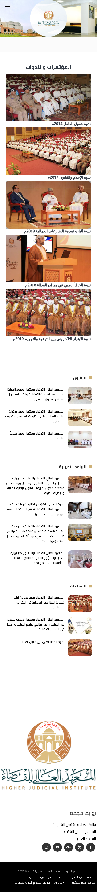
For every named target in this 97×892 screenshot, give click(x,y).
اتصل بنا (31, 877)
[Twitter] (79, 847)
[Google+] (68, 847)
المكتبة (62, 877)
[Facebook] (90, 847)
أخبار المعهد (46, 877)
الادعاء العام (86, 838)
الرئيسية (91, 877)
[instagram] (46, 847)
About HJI (60, 882)
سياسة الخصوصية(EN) (83, 882)
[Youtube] (57, 847)
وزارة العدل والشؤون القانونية (74, 824)
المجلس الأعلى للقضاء (80, 831)
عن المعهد (76, 877)
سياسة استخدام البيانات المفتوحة (32, 882)
